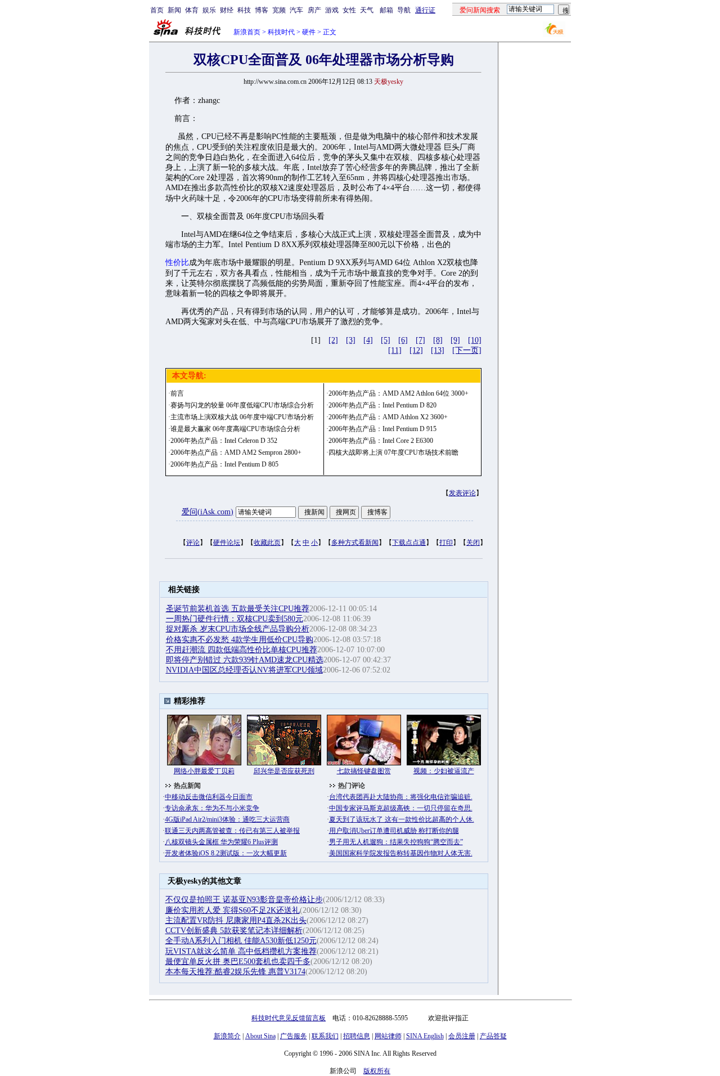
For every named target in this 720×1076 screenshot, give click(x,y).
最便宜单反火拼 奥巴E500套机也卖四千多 (237, 961)
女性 (349, 10)
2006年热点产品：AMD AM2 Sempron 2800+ (236, 452)
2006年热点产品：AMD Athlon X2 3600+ (388, 417)
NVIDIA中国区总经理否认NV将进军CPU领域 (244, 670)
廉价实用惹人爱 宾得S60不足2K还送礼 (232, 910)
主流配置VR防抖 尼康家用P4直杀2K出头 (236, 920)
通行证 (425, 10)
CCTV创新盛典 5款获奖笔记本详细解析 (234, 930)
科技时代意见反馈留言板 (288, 1018)
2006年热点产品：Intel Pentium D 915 (382, 429)
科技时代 (281, 32)
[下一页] (467, 350)
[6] (403, 340)
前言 (177, 393)
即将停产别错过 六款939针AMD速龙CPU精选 (244, 660)
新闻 (174, 10)
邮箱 (386, 10)
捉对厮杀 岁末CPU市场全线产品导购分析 (237, 629)
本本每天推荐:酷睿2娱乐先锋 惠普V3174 (235, 971)
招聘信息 (356, 1036)
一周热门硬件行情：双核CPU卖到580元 (234, 619)
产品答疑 (493, 1036)
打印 (446, 542)
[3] (351, 340)
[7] (420, 340)
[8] (438, 340)
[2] (333, 340)
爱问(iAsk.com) (207, 512)
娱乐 (209, 10)
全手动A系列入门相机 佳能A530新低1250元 (241, 940)
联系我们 (325, 1036)
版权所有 (376, 1071)
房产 (314, 10)
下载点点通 (409, 542)
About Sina (260, 1036)
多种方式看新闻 (355, 542)
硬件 (309, 32)
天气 (367, 10)
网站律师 (388, 1036)
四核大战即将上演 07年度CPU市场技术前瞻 (393, 452)
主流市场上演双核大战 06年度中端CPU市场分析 (242, 417)
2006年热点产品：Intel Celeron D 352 (223, 441)
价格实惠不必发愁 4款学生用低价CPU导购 (239, 639)
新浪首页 (246, 32)
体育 (192, 10)
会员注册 (461, 1036)
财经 (226, 10)
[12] (416, 350)
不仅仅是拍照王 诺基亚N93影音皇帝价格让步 (244, 899)
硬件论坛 (226, 542)
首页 (157, 10)
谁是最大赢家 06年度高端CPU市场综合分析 (235, 429)
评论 (193, 542)
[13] (437, 350)
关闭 (473, 542)
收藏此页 (267, 542)
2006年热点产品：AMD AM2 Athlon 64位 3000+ (398, 393)
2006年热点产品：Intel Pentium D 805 (224, 464)
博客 (261, 10)
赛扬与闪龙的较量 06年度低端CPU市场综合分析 (242, 405)
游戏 (332, 10)
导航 (404, 10)
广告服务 (293, 1036)
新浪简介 (227, 1036)
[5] (385, 340)
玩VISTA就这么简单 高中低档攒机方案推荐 (241, 951)
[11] (395, 350)
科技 (244, 10)
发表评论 (462, 493)
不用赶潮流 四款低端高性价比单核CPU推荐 (241, 649)
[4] (368, 340)
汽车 (296, 10)
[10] (475, 340)
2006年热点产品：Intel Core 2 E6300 (380, 441)
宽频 (279, 10)
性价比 (177, 262)
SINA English (425, 1036)
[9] (455, 340)
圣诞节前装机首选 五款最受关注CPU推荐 (237, 608)
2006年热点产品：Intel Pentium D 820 (382, 405)
